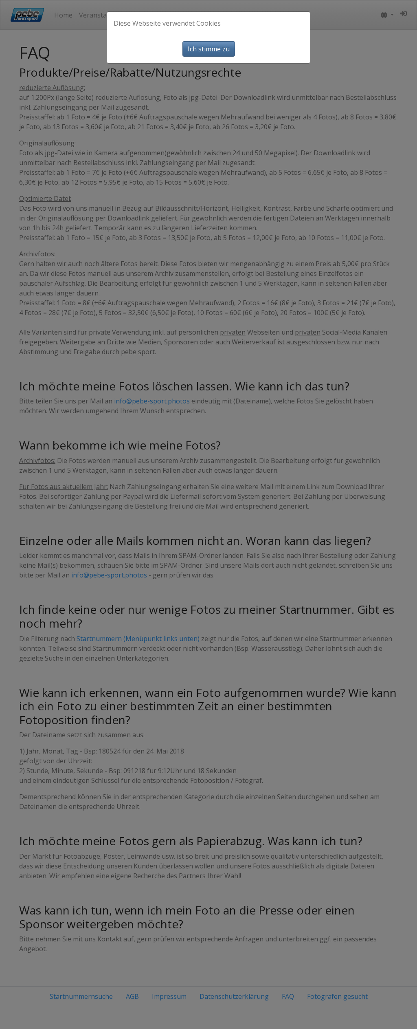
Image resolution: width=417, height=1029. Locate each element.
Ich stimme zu (209, 48)
